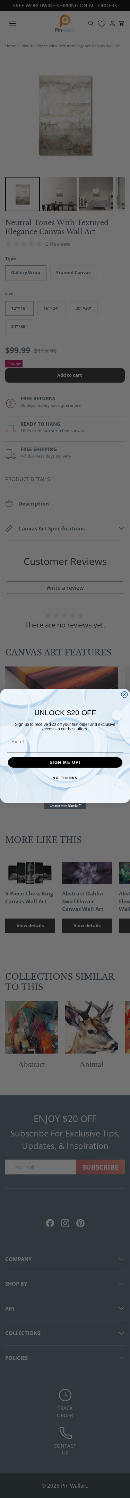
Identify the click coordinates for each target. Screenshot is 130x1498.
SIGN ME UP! (65, 762)
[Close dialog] (124, 695)
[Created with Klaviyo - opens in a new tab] (65, 806)
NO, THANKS (65, 778)
